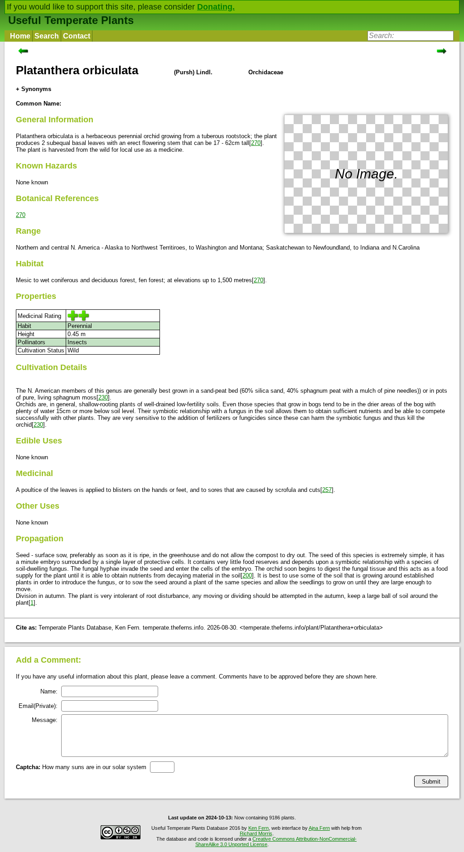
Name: (49, 691)
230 (103, 397)
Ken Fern (258, 828)
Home (20, 36)
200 (247, 575)
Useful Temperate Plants (71, 20)
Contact (76, 36)
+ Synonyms (33, 89)
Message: (45, 720)
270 (256, 143)
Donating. (216, 6)
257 (327, 489)
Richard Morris (256, 833)
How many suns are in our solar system (81, 767)
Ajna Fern (319, 828)
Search (46, 36)
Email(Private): (38, 706)
